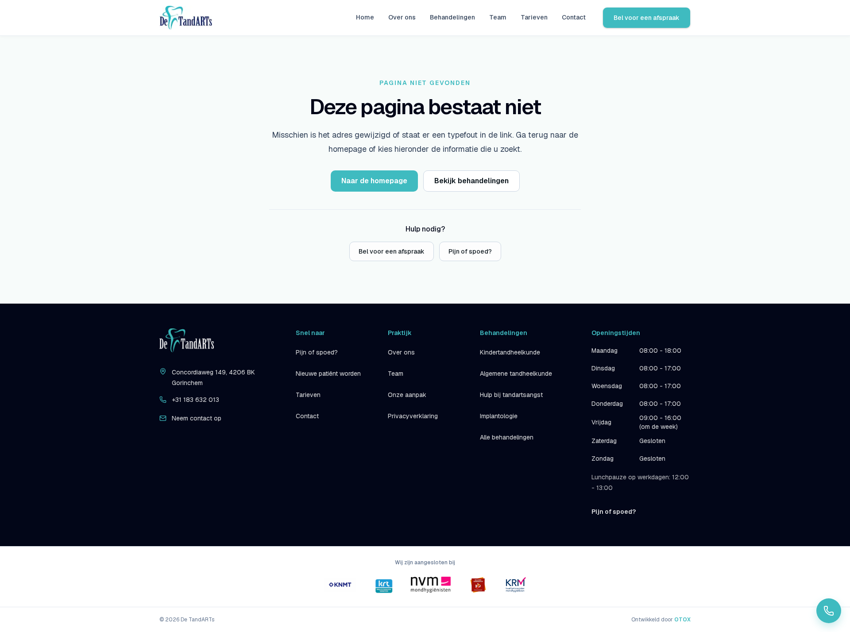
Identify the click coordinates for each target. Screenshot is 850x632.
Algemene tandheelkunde (516, 374)
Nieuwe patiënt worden (328, 374)
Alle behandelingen (506, 437)
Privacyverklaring (413, 416)
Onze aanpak (407, 395)
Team (497, 17)
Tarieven (534, 17)
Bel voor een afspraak (647, 18)
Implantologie (499, 416)
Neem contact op (196, 418)
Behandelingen (452, 17)
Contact (574, 17)
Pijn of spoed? (470, 251)
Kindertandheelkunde (510, 352)
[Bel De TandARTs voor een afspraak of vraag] (828, 610)
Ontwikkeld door (661, 619)
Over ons (402, 17)
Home (365, 17)
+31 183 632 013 (195, 400)
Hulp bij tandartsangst (511, 395)
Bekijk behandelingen (471, 180)
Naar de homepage (374, 180)
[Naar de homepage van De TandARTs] (185, 18)
